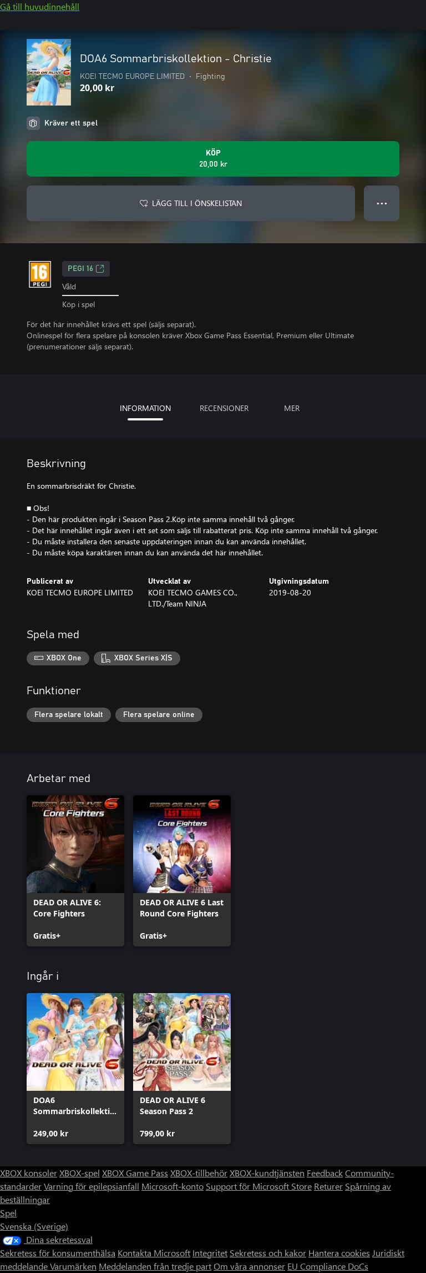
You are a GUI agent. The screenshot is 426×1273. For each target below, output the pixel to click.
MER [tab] (292, 408)
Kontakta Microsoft (154, 1253)
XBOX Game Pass (135, 1173)
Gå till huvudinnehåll (39, 6)
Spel (8, 1213)
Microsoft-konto (172, 1186)
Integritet (209, 1253)
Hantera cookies (339, 1253)
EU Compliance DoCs (327, 1266)
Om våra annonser (249, 1266)
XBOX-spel (79, 1173)
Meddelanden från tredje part (155, 1266)
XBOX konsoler (28, 1173)
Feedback (325, 1173)
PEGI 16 (80, 269)
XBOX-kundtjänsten (267, 1173)
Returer (328, 1186)
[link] (75, 870)
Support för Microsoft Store (259, 1186)
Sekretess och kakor (268, 1253)
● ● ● (382, 203)
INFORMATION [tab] (145, 408)
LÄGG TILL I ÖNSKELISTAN (197, 203)
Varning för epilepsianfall (91, 1186)
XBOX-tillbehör (198, 1173)
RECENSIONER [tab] (224, 408)
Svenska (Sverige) (34, 1226)
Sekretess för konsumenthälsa (57, 1253)
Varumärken (73, 1266)
